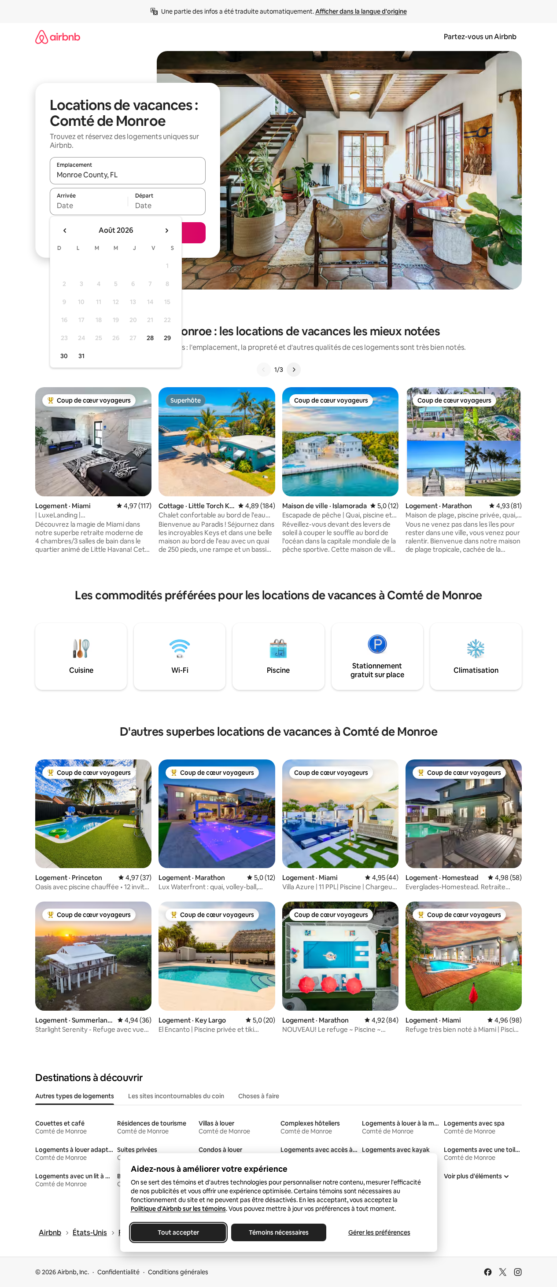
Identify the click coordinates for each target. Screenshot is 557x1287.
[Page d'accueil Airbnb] (57, 37)
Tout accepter (178, 1232)
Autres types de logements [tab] (74, 1096)
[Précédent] (264, 370)
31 (81, 356)
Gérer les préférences (379, 1232)
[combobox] (128, 174)
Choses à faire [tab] (258, 1096)
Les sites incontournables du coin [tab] (176, 1096)
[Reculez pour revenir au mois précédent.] (65, 230)
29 (167, 338)
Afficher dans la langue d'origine (361, 11)
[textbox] (89, 205)
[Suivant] (294, 370)
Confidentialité (118, 1272)
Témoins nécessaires (279, 1232)
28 (150, 338)
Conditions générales (178, 1272)
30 (64, 356)
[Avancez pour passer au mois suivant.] (166, 230)
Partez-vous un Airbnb (480, 36)
